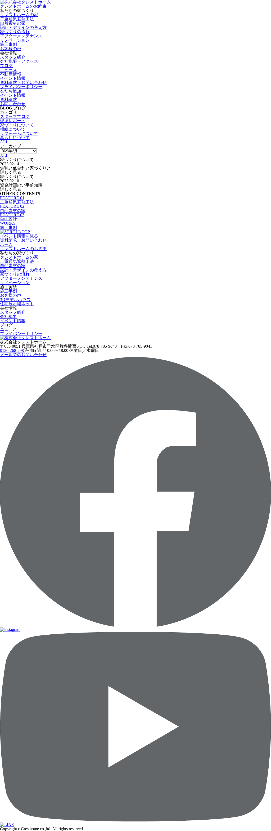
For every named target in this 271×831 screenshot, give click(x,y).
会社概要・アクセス (19, 61)
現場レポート (12, 120)
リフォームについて (19, 133)
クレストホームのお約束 (23, 6)
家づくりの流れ (15, 31)
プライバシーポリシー (21, 87)
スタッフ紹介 (12, 57)
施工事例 (8, 44)
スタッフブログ (15, 116)
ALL (4, 142)
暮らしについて (15, 137)
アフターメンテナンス (21, 36)
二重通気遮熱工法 (17, 19)
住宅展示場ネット (17, 304)
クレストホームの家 (19, 14)
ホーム (6, 244)
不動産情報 (10, 74)
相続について (12, 129)
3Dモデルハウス (15, 299)
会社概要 (8, 316)
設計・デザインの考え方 (23, 27)
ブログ (6, 65)
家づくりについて (17, 125)
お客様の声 (10, 48)
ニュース (8, 70)
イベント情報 (12, 321)
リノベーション (15, 40)
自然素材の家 (12, 23)
